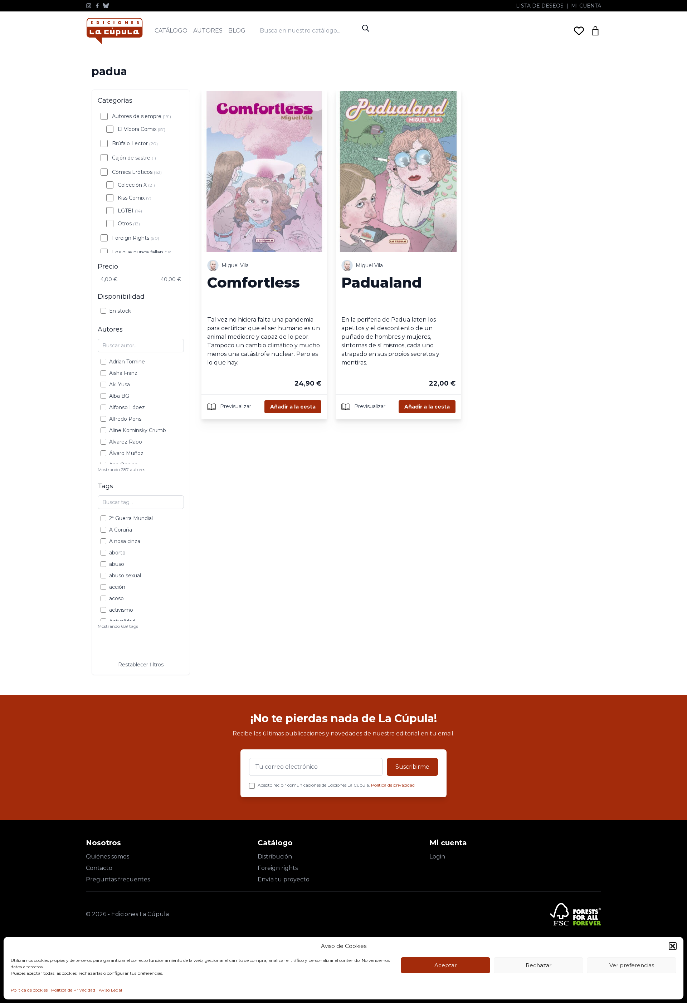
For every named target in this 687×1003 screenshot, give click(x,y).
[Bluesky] (106, 6)
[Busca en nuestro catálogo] (309, 30)
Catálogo (171, 30)
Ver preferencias (631, 965)
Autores (208, 30)
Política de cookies (29, 990)
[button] (672, 946)
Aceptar (445, 965)
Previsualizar (235, 406)
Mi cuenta (586, 6)
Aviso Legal (110, 990)
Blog (236, 30)
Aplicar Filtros (141, 650)
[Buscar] (365, 28)
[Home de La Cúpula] (114, 31)
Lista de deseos (540, 6)
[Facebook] (97, 6)
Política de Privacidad (73, 990)
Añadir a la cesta (293, 406)
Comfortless (253, 282)
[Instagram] (89, 6)
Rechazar (538, 965)
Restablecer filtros (141, 664)
